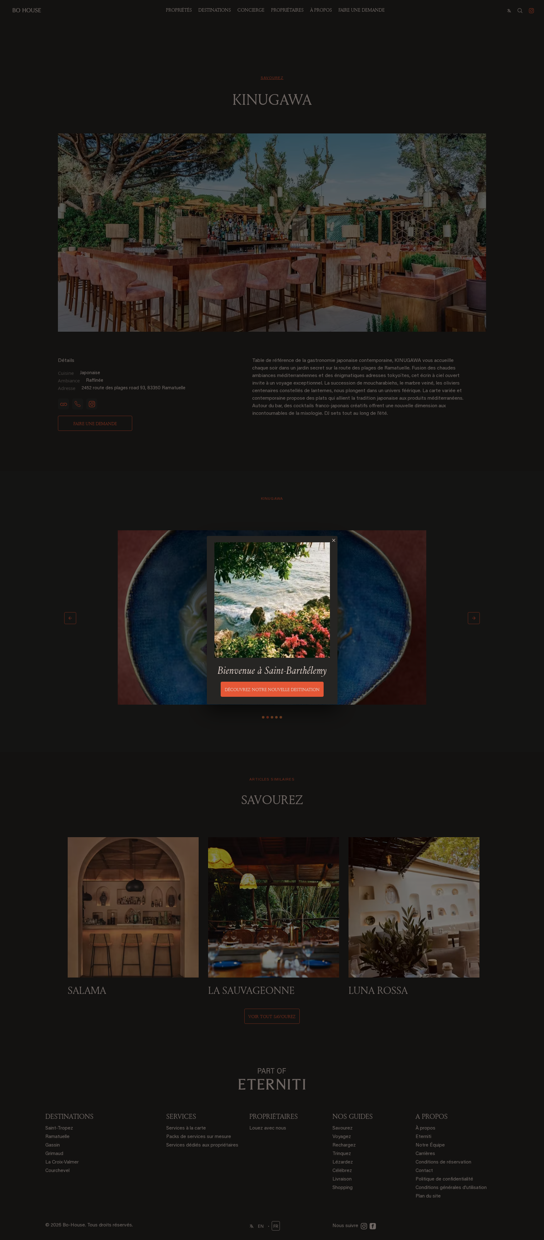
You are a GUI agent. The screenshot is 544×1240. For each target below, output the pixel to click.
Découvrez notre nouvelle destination (272, 689)
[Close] (334, 540)
